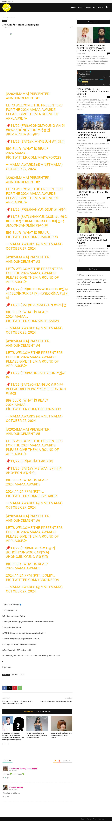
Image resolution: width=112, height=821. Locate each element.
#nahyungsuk (40, 209)
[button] (107, 8)
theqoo (5, 21)
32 (108, 140)
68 (108, 197)
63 (108, 97)
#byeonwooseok (43, 289)
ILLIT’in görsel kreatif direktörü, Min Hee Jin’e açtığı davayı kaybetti (61, 735)
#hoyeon (14, 473)
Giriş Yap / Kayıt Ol (7, 1)
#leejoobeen (18, 389)
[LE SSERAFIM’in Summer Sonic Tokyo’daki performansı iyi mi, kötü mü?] (93, 122)
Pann (88, 7)
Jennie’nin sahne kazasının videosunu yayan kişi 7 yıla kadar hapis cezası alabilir (36, 735)
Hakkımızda (98, 7)
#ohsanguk (39, 384)
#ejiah (34, 461)
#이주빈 (37, 389)
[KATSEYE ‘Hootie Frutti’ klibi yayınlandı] (93, 181)
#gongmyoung (41, 125)
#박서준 (60, 305)
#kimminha (16, 134)
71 (108, 245)
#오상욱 (57, 384)
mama (22, 675)
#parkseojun (41, 305)
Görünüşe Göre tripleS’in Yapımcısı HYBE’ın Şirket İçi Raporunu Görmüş (17, 702)
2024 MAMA (15, 675)
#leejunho (53, 389)
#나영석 (60, 209)
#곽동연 (44, 130)
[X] (9, 688)
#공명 (60, 125)
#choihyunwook (21, 552)
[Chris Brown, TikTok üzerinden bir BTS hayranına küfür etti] (93, 78)
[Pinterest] (14, 688)
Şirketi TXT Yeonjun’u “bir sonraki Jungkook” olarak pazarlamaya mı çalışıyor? (91, 48)
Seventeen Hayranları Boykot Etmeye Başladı (56, 701)
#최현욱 (43, 552)
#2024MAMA (17, 94)
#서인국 (35, 293)
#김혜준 (58, 141)
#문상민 (42, 225)
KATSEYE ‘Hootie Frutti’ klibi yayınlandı (92, 193)
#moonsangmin (20, 225)
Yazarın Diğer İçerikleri (43, 711)
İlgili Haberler (28, 711)
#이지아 (47, 461)
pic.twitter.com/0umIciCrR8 (32, 237)
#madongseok (38, 221)
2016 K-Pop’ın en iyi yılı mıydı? (86, 275)
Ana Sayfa (5, 18)
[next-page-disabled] (81, 260)
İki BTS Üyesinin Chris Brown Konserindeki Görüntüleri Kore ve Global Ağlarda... (92, 239)
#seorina (50, 293)
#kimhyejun (40, 141)
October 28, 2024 (21, 332)
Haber (73, 7)
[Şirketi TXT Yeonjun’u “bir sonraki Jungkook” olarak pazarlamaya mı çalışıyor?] (93, 35)
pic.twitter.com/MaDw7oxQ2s (33, 157)
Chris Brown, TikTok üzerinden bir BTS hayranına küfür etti (93, 91)
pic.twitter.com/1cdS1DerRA (32, 580)
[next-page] (7, 744)
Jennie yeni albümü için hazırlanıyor (89, 303)
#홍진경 (42, 557)
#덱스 (20, 221)
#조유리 (49, 548)
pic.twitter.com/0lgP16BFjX (32, 496)
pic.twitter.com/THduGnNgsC (33, 409)
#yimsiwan (38, 468)
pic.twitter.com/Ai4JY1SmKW (32, 321)
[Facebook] (4, 688)
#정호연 (29, 473)
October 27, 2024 (21, 169)
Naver (80, 7)
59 (108, 53)
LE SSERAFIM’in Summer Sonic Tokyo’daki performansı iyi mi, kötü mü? (92, 135)
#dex (10, 221)
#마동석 (58, 221)
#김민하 (33, 134)
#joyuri (35, 548)
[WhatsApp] (20, 688)
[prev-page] (3, 744)
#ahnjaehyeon (42, 373)
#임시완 (55, 468)
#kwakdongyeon (21, 130)
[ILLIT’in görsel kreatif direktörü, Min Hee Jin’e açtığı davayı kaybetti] (61, 723)
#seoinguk (18, 293)
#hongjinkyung (20, 557)
